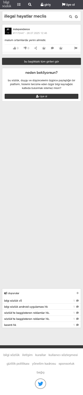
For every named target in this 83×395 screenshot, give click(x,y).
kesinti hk (40, 324)
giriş (47, 4)
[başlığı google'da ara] (76, 16)
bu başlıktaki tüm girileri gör (41, 61)
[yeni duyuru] (78, 293)
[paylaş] (35, 48)
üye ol (70, 4)
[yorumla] (52, 48)
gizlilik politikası (18, 363)
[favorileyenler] (61, 48)
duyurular (13, 293)
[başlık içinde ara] (70, 16)
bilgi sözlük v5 (40, 300)
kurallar (40, 355)
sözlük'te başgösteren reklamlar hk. (40, 312)
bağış (41, 372)
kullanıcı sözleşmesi (63, 355)
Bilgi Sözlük (6, 5)
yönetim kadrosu (44, 363)
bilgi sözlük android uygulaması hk (40, 306)
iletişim (27, 355)
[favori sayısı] (44, 48)
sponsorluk (66, 363)
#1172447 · (30, 33)
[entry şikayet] (75, 48)
